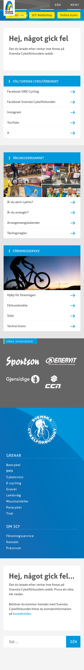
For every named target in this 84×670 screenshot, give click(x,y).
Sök (73, 641)
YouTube (13, 122)
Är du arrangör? (18, 212)
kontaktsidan (22, 614)
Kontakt (12, 542)
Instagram (14, 112)
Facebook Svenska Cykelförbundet (31, 102)
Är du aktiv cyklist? (20, 202)
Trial (9, 513)
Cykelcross (15, 477)
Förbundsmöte (17, 305)
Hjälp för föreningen (21, 295)
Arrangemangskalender (23, 223)
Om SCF (13, 526)
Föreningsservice (20, 536)
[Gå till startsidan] (42, 443)
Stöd (10, 316)
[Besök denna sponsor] (22, 362)
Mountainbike (17, 501)
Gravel (11, 489)
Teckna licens (69, 15)
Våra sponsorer (19, 341)
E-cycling (13, 483)
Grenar (13, 455)
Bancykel (13, 465)
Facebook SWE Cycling (23, 91)
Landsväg (13, 495)
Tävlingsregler (17, 233)
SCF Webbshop (42, 15)
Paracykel (14, 507)
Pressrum (13, 548)
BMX (9, 471)
